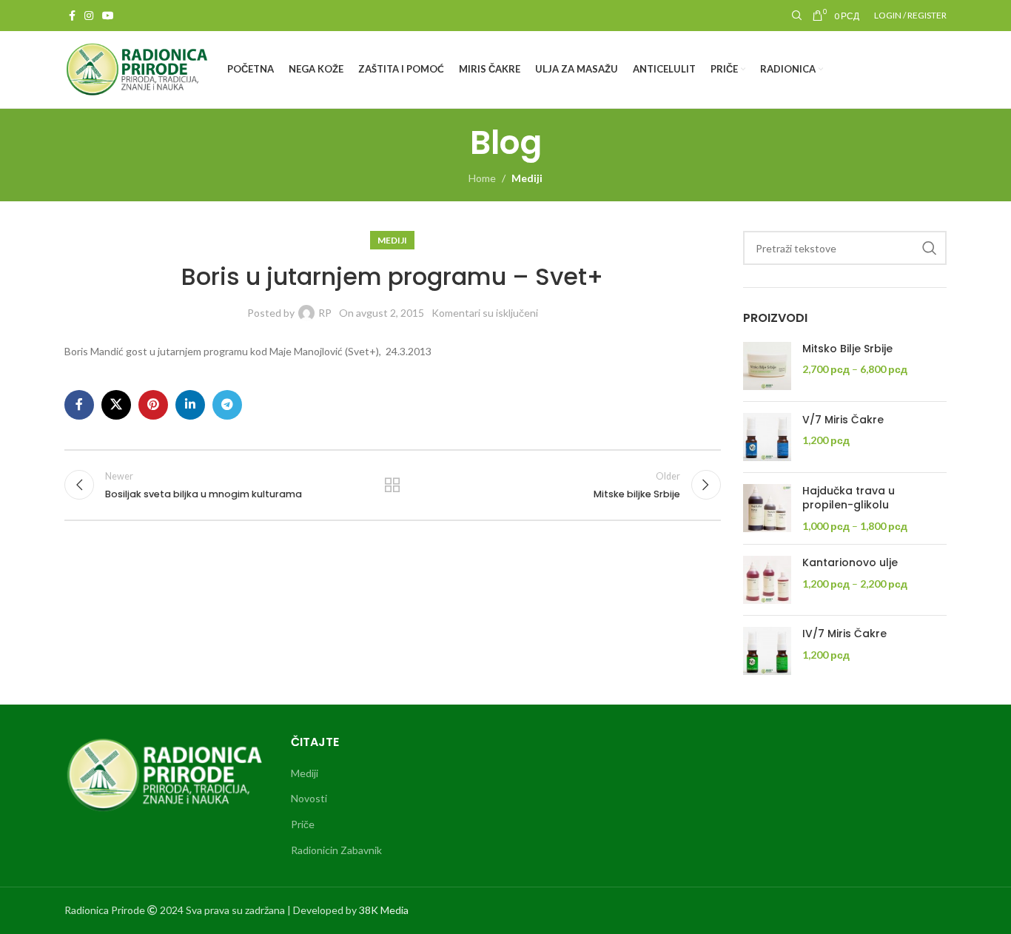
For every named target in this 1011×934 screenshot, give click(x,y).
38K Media (384, 910)
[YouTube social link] (108, 16)
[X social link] (116, 405)
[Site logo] (138, 68)
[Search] (795, 15)
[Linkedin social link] (190, 405)
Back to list (392, 485)
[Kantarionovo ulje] (767, 580)
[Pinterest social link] (153, 405)
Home (482, 178)
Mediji (527, 178)
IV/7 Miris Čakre (844, 634)
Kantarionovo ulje (850, 563)
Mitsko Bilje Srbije (847, 349)
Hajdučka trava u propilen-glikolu (848, 498)
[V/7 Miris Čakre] (767, 437)
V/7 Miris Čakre (843, 420)
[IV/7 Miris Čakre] (767, 651)
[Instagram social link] (89, 16)
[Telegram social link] (227, 405)
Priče (303, 824)
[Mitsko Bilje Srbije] (767, 366)
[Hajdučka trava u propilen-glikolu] (767, 509)
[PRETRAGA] (930, 248)
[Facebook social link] (72, 16)
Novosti (309, 798)
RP (325, 312)
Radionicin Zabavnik (336, 850)
